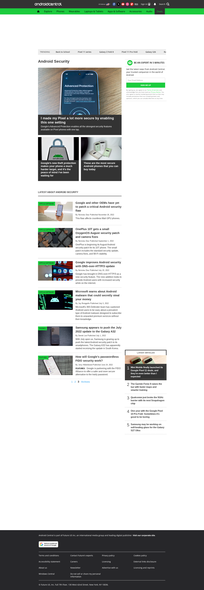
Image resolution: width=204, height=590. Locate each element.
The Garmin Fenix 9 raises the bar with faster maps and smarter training (146, 387)
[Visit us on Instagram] (127, 4)
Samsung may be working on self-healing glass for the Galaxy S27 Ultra (147, 427)
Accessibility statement (49, 561)
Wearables (74, 11)
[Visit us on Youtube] (123, 4)
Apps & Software (116, 11)
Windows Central (47, 573)
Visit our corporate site (144, 535)
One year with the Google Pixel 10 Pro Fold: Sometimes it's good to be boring (147, 414)
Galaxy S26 (151, 52)
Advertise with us (110, 567)
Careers (74, 561)
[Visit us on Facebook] (114, 4)
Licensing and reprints (144, 567)
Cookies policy (140, 555)
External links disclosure (145, 561)
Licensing (106, 561)
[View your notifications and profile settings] (155, 4)
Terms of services (153, 90)
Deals (160, 11)
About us (43, 567)
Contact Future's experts (81, 555)
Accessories (135, 11)
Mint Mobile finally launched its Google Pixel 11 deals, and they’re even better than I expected (147, 372)
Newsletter (75, 567)
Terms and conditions (49, 555)
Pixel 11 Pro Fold (130, 52)
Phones (60, 11)
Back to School (63, 52)
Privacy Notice (156, 92)
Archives (85, 382)
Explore (48, 11)
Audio (149, 11)
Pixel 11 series (84, 52)
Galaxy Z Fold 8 (106, 52)
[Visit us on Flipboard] (132, 4)
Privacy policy (108, 555)
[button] (164, 4)
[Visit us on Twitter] (118, 4)
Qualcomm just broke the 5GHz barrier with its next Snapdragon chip (147, 400)
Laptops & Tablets (93, 11)
